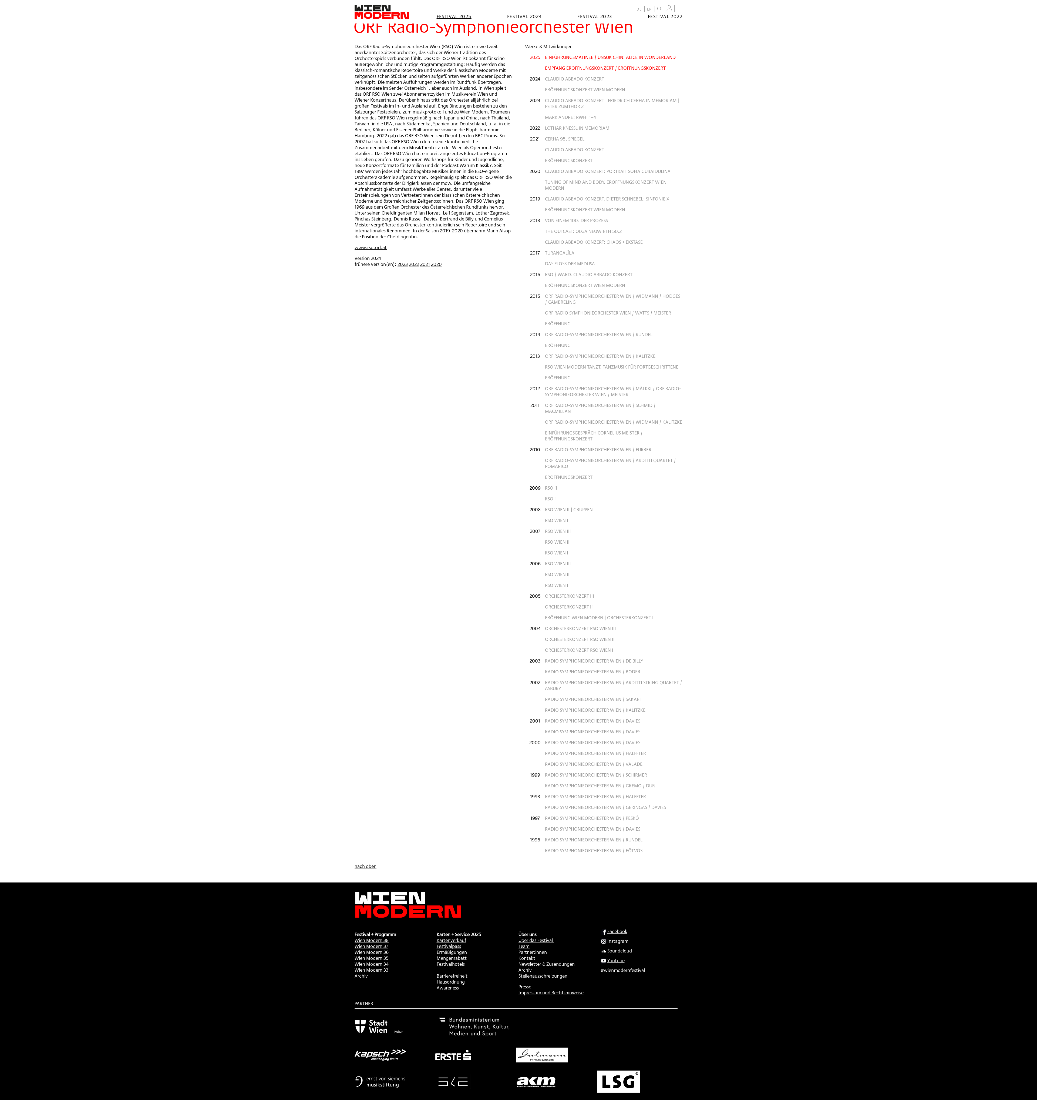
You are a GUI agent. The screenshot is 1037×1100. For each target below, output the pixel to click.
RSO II (551, 487)
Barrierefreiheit (452, 975)
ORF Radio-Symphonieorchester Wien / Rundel (598, 334)
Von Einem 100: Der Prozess (576, 220)
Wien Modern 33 (371, 969)
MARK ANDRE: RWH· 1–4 (570, 117)
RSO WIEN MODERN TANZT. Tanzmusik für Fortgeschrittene (611, 366)
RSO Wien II (557, 541)
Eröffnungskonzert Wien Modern (585, 209)
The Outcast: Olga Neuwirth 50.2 (583, 231)
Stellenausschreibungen (542, 975)
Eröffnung (558, 323)
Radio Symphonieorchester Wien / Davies (592, 720)
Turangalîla (559, 252)
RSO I (550, 498)
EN (649, 9)
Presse (524, 986)
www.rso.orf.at (371, 247)
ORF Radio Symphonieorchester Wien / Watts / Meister (608, 312)
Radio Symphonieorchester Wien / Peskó (592, 817)
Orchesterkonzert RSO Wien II (580, 639)
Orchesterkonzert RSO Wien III (580, 628)
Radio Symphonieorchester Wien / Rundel (593, 839)
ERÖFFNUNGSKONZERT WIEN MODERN (585, 89)
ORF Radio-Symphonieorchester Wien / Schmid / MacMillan (600, 408)
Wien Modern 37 (371, 945)
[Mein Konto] (669, 8)
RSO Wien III (558, 530)
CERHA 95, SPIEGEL (564, 138)
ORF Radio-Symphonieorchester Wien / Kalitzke (600, 355)
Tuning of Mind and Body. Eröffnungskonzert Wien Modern (605, 184)
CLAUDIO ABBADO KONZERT (574, 78)
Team (524, 945)
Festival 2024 (524, 16)
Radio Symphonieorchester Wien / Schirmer (596, 774)
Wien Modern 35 (372, 957)
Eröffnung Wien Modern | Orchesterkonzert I (599, 617)
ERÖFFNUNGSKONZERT (568, 160)
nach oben (365, 866)
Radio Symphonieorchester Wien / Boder (592, 671)
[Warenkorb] (679, 9)
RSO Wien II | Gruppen (569, 509)
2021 (425, 264)
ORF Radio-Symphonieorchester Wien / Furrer (598, 449)
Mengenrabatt (452, 957)
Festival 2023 (594, 16)
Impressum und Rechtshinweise (551, 992)
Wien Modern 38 (372, 940)
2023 (403, 264)
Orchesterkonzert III (569, 595)
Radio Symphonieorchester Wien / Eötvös (593, 850)
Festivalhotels (451, 963)
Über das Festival (535, 940)
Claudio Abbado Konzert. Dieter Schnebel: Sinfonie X (607, 198)
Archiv (361, 975)
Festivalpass (449, 945)
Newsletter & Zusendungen (546, 963)
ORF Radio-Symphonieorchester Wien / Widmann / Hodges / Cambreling (612, 298)
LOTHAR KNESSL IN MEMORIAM (577, 127)
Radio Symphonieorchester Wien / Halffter (595, 753)
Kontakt (526, 957)
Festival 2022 (665, 16)
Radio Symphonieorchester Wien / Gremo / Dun (600, 785)
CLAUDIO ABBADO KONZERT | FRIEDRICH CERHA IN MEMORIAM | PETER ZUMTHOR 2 (612, 103)
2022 (414, 264)
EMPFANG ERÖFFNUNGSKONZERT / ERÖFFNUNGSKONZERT (605, 67)
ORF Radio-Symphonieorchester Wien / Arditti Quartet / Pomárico (610, 463)
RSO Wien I (556, 520)
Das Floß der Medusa (570, 263)
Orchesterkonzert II (569, 606)
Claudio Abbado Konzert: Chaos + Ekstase (594, 241)
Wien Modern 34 (372, 963)
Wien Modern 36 (372, 951)
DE (639, 9)
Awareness (448, 987)
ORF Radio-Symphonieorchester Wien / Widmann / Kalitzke (613, 421)
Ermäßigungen (452, 951)
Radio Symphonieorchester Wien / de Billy (594, 660)
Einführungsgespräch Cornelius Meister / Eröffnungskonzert (594, 435)
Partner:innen (532, 951)
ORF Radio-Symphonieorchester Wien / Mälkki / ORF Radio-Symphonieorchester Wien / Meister (613, 391)
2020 (436, 264)
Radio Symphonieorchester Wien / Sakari (593, 699)
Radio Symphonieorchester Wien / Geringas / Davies (605, 807)
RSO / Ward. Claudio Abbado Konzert (588, 274)
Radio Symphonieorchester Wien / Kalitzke (595, 709)
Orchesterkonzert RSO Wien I (579, 649)
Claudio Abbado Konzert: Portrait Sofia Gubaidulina (608, 171)
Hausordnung (451, 981)
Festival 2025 (454, 16)
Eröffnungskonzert (568, 476)
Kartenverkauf (451, 940)
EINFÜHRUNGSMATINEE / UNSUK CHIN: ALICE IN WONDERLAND (610, 57)
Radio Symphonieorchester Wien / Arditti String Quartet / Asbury (613, 685)
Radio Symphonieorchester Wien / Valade (593, 763)
